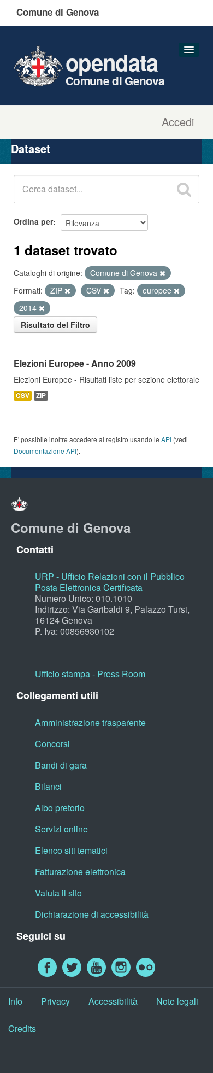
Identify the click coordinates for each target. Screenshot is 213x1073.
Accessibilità (113, 1001)
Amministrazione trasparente (90, 722)
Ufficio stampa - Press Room (90, 673)
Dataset (30, 148)
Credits (22, 1028)
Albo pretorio (60, 807)
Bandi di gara (61, 765)
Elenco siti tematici (71, 850)
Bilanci (48, 786)
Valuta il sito (58, 893)
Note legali (177, 1001)
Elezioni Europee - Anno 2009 (75, 363)
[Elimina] (162, 273)
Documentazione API (45, 450)
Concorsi (52, 743)
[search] (184, 189)
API (166, 439)
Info (15, 1001)
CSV (22, 395)
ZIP (41, 395)
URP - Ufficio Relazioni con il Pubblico (110, 576)
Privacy (55, 1001)
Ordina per (33, 221)
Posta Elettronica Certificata (89, 587)
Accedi (178, 122)
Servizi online (61, 829)
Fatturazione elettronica (80, 871)
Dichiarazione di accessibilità (92, 914)
